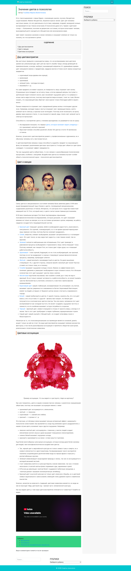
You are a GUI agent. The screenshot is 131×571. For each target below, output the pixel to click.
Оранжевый (24, 252)
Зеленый (23, 242)
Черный (22, 309)
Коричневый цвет (26, 286)
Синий (22, 234)
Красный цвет (24, 227)
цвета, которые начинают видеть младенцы (61, 125)
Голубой (22, 268)
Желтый (22, 260)
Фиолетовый (24, 275)
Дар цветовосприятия (25, 47)
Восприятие (25, 540)
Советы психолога (25, 2)
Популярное (25, 543)
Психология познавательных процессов (35, 545)
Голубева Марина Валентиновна (34, 13)
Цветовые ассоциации (26, 51)
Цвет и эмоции (23, 49)
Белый (22, 296)
